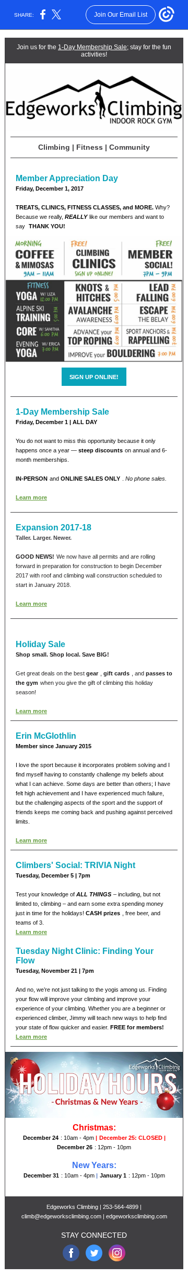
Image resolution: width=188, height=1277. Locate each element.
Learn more (31, 497)
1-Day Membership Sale (92, 47)
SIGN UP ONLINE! (94, 377)
